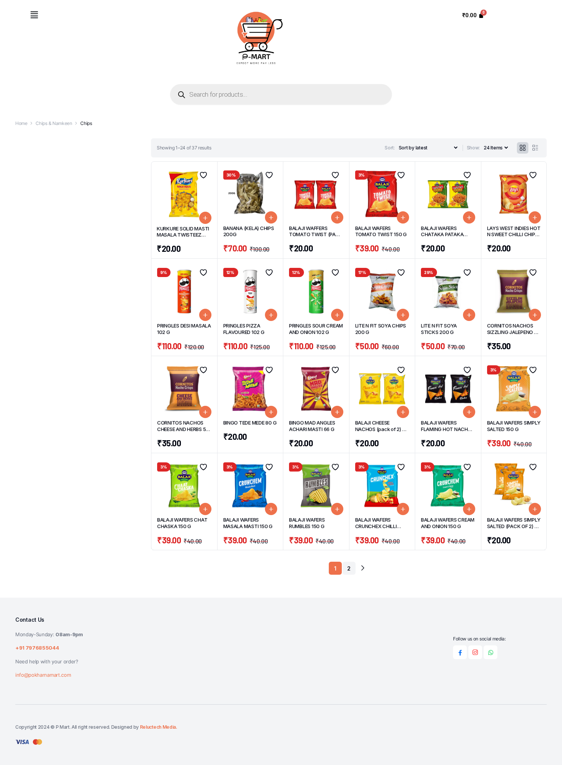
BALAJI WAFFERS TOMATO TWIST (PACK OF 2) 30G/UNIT (316, 234)
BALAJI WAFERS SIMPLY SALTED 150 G (514, 426)
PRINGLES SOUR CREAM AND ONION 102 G (316, 329)
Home (21, 123)
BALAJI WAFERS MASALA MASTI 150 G (248, 523)
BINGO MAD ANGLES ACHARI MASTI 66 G (312, 426)
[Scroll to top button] (544, 747)
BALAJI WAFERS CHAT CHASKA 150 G (182, 523)
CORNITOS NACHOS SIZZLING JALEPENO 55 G (513, 332)
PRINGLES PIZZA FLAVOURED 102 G (244, 329)
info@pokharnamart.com (43, 675)
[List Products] (535, 148)
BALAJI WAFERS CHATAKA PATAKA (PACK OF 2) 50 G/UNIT (447, 234)
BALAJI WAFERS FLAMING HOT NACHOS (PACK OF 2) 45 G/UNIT (447, 429)
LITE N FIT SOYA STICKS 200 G (439, 329)
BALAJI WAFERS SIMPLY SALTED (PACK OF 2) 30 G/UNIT (514, 526)
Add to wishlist (203, 175)
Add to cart (205, 218)
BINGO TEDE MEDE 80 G (250, 423)
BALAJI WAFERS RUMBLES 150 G (307, 523)
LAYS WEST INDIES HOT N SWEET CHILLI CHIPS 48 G (514, 234)
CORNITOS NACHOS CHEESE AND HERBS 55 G (183, 429)
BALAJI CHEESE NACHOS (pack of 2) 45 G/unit (382, 429)
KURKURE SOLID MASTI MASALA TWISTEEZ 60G (183, 235)
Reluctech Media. (158, 727)
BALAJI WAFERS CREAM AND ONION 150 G (447, 523)
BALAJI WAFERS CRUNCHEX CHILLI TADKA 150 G (376, 526)
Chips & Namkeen (54, 123)
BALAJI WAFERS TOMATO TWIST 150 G (381, 231)
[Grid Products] (522, 148)
